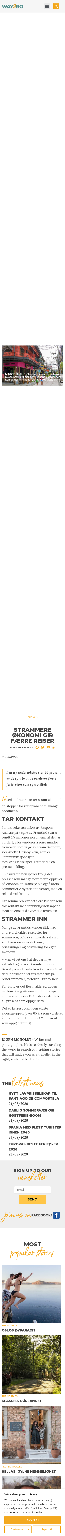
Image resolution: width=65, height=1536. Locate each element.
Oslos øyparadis (19, 1330)
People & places (12, 1466)
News (32, 717)
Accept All (32, 1519)
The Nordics (10, 1325)
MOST (32, 1244)
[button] (47, 6)
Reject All (47, 1529)
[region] (32, 1512)
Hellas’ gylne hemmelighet (29, 1471)
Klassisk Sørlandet (22, 1401)
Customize (17, 1529)
